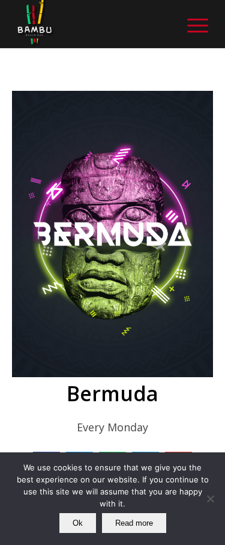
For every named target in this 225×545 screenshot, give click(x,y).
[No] (210, 499)
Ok (78, 523)
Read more (134, 523)
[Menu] (191, 24)
